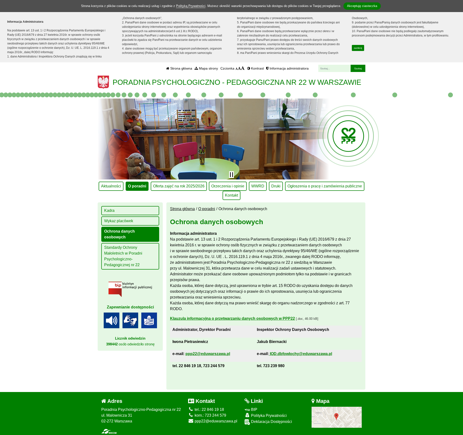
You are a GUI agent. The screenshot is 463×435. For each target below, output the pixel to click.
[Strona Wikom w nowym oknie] (108, 431)
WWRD (257, 186)
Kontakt (231, 195)
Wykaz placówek (118, 221)
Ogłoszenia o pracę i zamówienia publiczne (324, 186)
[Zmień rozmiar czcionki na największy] (243, 68)
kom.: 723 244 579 (210, 415)
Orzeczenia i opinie (227, 186)
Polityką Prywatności (190, 6)
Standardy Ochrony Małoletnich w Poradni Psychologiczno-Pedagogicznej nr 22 (123, 256)
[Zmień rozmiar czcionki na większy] (239, 68)
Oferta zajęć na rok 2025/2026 (178, 186)
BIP (253, 409)
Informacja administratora (289, 68)
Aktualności (111, 186)
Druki (275, 186)
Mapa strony (208, 68)
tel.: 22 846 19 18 (209, 409)
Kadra (109, 210)
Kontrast (257, 68)
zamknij (358, 48)
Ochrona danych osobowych (119, 234)
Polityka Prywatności (268, 416)
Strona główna (180, 68)
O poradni (137, 186)
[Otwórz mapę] (337, 417)
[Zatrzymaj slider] (231, 174)
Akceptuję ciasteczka (362, 6)
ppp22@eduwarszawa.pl (215, 421)
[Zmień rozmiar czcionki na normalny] (236, 68)
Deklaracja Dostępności (271, 422)
